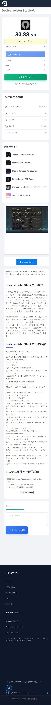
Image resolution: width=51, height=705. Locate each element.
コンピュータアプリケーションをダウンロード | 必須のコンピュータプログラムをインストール (27, 639)
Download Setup (26, 262)
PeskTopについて (12, 593)
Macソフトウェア (12, 632)
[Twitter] (9, 688)
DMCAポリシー (11, 604)
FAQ (7, 598)
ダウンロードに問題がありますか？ (25, 84)
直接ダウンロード (27, 77)
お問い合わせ (10, 587)
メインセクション (13, 612)
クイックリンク (12, 572)
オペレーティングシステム (15, 627)
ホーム (8, 581)
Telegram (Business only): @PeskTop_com (23, 681)
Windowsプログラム (13, 621)
